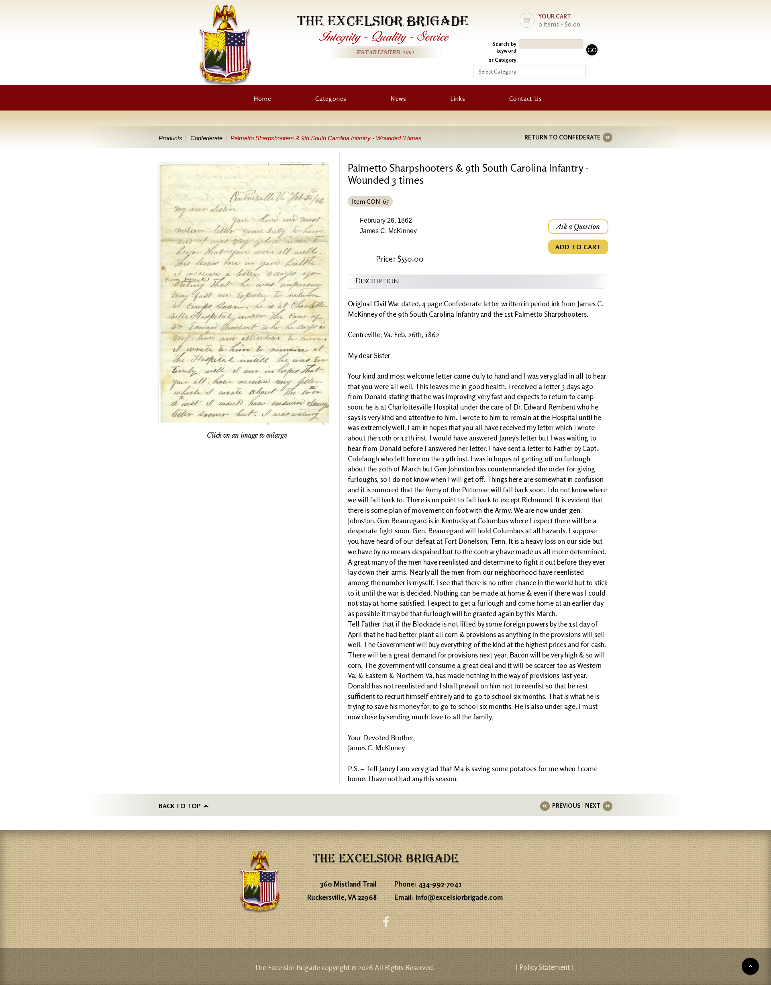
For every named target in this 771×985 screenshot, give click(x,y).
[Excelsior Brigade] (225, 47)
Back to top (180, 806)
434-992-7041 (440, 883)
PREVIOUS (566, 805)
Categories (330, 98)
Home (262, 98)
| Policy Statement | (544, 966)
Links (457, 98)
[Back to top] (750, 966)
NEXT (592, 805)
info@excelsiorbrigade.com (459, 897)
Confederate (206, 138)
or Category (502, 60)
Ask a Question (578, 227)
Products (170, 138)
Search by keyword (504, 47)
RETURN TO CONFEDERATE (562, 137)
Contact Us (525, 98)
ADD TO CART (578, 247)
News (398, 98)
